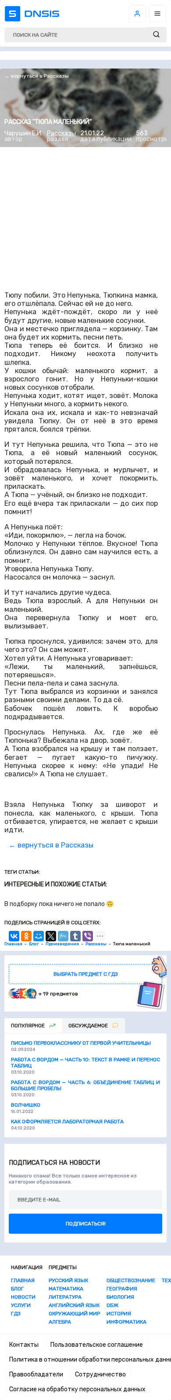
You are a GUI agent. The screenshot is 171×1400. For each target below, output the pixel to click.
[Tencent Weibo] (63, 936)
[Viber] (87, 936)
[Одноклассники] (26, 936)
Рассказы (61, 133)
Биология (120, 1297)
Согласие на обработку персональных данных (77, 1389)
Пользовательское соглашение (96, 1345)
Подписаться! (86, 1224)
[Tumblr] (75, 936)
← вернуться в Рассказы (36, 76)
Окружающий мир (74, 1314)
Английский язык (74, 1305)
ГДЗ (16, 1314)
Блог (17, 1289)
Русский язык (68, 1280)
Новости (23, 1297)
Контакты (24, 1345)
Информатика (126, 1322)
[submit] (156, 34)
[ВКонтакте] (14, 936)
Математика (66, 1289)
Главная (23, 1280)
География (122, 1289)
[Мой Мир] (38, 936)
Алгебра (60, 1322)
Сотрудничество (100, 1374)
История (119, 1314)
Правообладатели (36, 1374)
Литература (65, 1297)
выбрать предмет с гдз (85, 974)
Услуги (21, 1305)
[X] (51, 936)
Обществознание (131, 1280)
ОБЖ (112, 1305)
